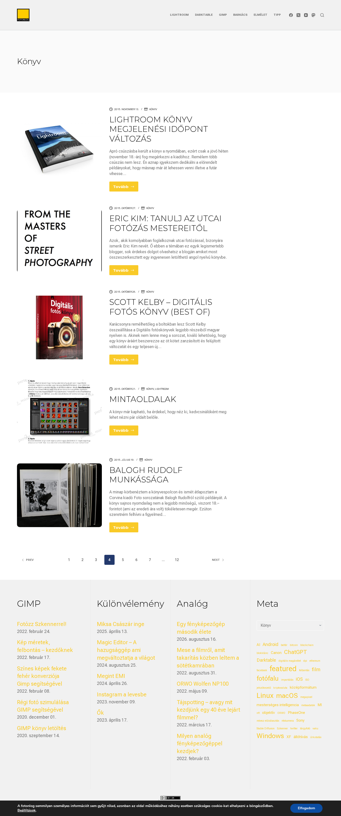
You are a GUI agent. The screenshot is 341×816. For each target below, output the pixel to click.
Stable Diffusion (266, 728)
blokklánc (262, 653)
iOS (299, 679)
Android (270, 644)
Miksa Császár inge (120, 624)
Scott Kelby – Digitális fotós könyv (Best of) (160, 306)
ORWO (281, 713)
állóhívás (301, 737)
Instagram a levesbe (122, 694)
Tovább (126, 188)
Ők (100, 713)
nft (258, 713)
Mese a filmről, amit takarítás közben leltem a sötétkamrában (208, 658)
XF (289, 737)
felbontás (304, 670)
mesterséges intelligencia (278, 705)
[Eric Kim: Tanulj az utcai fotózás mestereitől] (59, 241)
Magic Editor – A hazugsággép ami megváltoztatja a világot (126, 650)
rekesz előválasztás (268, 720)
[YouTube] (306, 15)
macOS (287, 696)
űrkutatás (315, 737)
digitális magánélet (290, 660)
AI (258, 644)
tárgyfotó (305, 728)
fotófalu (268, 678)
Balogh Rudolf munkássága (145, 474)
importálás (287, 679)
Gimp (223, 14)
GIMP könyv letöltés (41, 728)
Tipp (277, 14)
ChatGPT (295, 652)
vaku (315, 728)
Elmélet (260, 14)
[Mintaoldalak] (59, 411)
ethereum (315, 660)
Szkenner (282, 728)
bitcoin (294, 645)
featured (283, 668)
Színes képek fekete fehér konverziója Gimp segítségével (42, 676)
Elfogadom (306, 808)
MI (320, 705)
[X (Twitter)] (298, 15)
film (316, 669)
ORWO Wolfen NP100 (203, 684)
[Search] (322, 15)
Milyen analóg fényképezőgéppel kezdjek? (199, 744)
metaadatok (308, 705)
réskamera (288, 720)
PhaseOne (296, 712)
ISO (307, 679)
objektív (268, 712)
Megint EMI (111, 676)
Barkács (240, 14)
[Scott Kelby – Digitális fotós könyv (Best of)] (59, 327)
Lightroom (179, 14)
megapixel (306, 697)
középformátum (303, 687)
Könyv (153, 109)
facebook (262, 670)
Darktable (204, 14)
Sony (300, 720)
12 (177, 560)
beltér (284, 645)
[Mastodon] (313, 15)
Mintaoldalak (142, 399)
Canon (276, 652)
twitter (294, 728)
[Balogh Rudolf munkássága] (59, 495)
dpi (305, 660)
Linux (265, 695)
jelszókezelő (264, 687)
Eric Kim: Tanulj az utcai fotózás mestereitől (165, 223)
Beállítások (26, 810)
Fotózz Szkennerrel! (41, 624)
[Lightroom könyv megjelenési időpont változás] (59, 149)
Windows (270, 736)
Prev (30, 560)
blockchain (307, 645)
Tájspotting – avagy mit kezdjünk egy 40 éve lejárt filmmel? (208, 710)
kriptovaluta (280, 687)
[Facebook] (291, 15)
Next (216, 560)
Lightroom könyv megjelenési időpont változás (158, 129)
